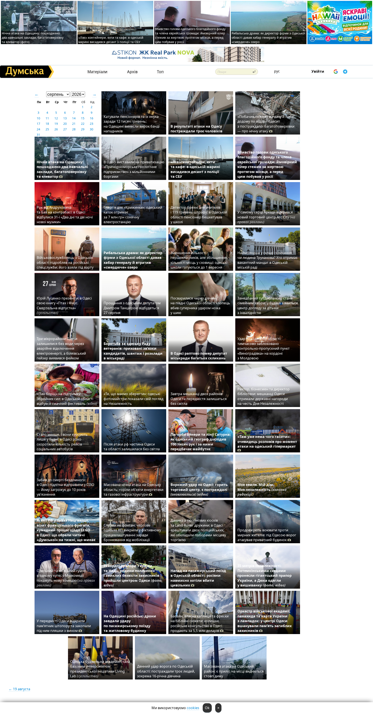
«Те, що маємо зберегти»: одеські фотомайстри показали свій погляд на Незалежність (133, 398)
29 (82, 129)
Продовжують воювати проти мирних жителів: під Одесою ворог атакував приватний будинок (266, 535)
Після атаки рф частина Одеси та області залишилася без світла (132, 446)
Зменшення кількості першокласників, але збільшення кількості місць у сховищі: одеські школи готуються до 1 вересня (199, 260)
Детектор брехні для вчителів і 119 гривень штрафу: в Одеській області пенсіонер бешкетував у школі (199, 214)
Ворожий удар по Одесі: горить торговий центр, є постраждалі (199, 489)
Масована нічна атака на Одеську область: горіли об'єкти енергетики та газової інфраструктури (133, 489)
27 (65, 129)
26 (56, 129)
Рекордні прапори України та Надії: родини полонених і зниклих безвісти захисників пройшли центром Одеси (133, 575)
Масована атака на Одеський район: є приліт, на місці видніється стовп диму (234, 671)
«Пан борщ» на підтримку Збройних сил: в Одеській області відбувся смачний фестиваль (67, 398)
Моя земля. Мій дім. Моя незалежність (262, 489)
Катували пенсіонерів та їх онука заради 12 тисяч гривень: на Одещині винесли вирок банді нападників (132, 123)
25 (47, 129)
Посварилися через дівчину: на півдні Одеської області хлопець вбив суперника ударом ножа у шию (200, 305)
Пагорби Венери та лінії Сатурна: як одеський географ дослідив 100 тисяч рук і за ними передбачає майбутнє (201, 441)
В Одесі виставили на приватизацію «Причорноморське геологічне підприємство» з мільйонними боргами (134, 169)
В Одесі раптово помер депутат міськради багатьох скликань (199, 356)
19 (56, 124)
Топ (160, 72)
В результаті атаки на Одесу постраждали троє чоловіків (196, 128)
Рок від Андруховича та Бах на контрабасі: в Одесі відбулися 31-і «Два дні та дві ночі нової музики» (65, 214)
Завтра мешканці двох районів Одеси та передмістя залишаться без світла (199, 398)
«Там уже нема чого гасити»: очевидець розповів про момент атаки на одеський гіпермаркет (267, 441)
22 (82, 124)
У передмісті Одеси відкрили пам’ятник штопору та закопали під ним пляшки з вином (64, 625)
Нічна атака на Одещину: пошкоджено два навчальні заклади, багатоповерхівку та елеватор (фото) (32, 37)
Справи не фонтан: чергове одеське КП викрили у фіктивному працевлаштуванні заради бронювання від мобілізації (132, 532)
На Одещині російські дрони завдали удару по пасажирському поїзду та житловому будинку (130, 623)
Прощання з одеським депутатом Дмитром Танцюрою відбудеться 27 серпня (132, 308)
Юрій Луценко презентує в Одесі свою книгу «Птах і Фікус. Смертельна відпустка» (64, 305)
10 (38, 118)
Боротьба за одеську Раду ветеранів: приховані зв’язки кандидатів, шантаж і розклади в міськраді (133, 351)
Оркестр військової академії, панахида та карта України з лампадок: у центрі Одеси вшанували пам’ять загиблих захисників (264, 621)
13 (65, 118)
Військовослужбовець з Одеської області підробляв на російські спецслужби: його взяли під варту (65, 262)
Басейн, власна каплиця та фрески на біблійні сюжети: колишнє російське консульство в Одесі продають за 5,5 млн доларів (200, 623)
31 (38, 135)
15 (82, 118)
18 (47, 124)
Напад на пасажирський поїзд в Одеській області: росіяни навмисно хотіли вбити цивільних (198, 578)
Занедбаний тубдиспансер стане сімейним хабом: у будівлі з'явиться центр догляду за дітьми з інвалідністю (267, 305)
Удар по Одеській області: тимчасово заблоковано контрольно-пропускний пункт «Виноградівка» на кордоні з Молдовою (263, 348)
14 (74, 118)
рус (277, 71)
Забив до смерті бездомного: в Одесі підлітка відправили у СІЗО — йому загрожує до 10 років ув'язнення (65, 487)
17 (38, 124)
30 (91, 129)
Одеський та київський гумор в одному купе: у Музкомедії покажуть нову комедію (66, 578)
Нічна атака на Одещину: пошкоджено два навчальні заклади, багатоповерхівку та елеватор (62, 169)
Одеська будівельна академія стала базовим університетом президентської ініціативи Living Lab (100, 668)
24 (38, 129)
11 (47, 118)
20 (65, 124)
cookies (193, 707)
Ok (207, 707)
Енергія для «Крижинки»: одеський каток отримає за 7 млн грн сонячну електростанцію (133, 214)
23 (91, 124)
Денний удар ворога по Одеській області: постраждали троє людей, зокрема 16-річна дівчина (166, 671)
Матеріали (97, 72)
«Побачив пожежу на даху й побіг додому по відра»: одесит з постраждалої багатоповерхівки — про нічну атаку (265, 123)
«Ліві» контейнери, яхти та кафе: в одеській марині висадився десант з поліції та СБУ (110, 39)
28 (74, 129)
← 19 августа (19, 689)
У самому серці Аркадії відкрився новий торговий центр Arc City (266, 217)
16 (91, 118)
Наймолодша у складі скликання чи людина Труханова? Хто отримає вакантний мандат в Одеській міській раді (267, 260)
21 (74, 124)
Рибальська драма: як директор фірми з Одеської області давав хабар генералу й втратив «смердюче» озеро (268, 37)
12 (56, 118)
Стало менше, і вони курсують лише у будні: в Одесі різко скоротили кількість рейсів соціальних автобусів (62, 441)
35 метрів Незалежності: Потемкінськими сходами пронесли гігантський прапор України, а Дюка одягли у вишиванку (264, 575)
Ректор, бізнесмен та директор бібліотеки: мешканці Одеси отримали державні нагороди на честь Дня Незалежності (263, 396)
